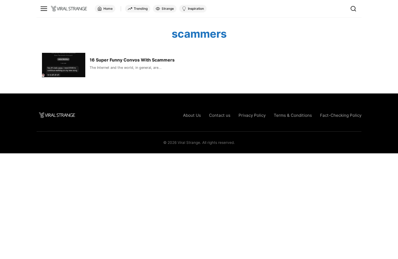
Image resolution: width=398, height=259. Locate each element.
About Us (192, 115)
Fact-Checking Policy (340, 115)
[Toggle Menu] (43, 8)
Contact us (219, 115)
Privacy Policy (252, 115)
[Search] (353, 8)
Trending (141, 9)
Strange (168, 9)
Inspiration (196, 9)
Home (108, 9)
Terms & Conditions (293, 115)
